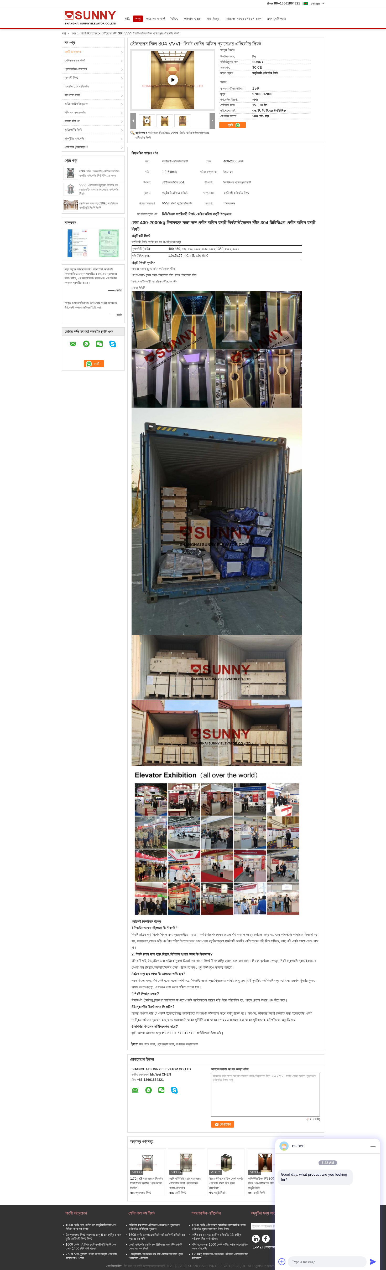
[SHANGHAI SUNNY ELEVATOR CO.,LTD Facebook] (266, 1240)
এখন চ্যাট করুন (276, 18)
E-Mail (258, 1247)
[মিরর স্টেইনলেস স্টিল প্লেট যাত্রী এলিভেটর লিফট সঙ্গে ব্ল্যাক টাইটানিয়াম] (225, 1163)
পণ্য (137, 19)
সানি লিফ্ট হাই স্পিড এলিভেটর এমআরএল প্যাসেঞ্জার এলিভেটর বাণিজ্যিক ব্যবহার (154, 1227)
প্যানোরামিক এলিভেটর (76, 69)
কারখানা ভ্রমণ (192, 19)
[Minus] (373, 1146)
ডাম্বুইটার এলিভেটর (74, 138)
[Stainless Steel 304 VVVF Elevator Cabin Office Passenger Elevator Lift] (165, 120)
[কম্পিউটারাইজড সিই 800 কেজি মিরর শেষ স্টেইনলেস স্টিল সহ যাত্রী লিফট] (265, 1163)
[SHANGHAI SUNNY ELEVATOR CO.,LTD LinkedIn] (256, 1240)
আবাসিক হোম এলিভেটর (77, 86)
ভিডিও (174, 19)
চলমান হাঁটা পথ (72, 121)
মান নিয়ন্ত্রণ (213, 19)
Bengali (315, 3)
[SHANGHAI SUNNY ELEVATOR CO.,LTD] (133, 121)
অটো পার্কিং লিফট (73, 130)
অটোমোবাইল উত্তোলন (76, 104)
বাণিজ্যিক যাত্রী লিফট (187, 1044)
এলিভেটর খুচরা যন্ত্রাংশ (76, 147)
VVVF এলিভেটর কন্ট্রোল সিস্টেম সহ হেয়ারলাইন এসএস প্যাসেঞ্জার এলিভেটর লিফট (98, 189)
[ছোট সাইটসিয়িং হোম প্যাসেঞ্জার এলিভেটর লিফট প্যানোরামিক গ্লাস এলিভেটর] (186, 1163)
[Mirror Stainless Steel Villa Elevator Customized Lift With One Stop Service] (173, 80)
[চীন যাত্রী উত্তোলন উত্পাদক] (92, 17)
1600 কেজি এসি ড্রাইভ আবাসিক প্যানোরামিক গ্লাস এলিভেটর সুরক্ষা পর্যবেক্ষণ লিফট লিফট (219, 1227)
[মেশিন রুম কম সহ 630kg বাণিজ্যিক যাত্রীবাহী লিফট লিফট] (71, 205)
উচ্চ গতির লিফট (147, 1044)
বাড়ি (127, 19)
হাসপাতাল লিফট (72, 95)
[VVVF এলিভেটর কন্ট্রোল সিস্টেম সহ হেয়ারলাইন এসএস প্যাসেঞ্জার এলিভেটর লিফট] (71, 189)
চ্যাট (231, 125)
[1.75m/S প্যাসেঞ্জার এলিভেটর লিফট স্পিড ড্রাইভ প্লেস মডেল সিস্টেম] (147, 1163)
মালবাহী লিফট (71, 78)
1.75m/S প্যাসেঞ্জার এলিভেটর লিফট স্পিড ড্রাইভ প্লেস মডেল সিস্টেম (146, 1183)
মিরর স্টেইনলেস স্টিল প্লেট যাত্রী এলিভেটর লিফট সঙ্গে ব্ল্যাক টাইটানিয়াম (226, 1183)
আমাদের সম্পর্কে (155, 19)
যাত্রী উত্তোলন (89, 33)
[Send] (373, 1261)
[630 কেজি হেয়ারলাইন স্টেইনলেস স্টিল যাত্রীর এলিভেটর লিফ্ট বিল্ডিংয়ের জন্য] (71, 173)
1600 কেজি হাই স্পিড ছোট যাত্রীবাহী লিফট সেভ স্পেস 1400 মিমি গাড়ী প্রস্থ (91, 1246)
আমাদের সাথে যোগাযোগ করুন (243, 19)
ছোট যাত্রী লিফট (165, 1044)
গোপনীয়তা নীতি (114, 1266)
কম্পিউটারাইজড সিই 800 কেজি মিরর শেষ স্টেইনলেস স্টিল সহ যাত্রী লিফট (264, 1183)
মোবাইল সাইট (261, 1254)
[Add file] (282, 1261)
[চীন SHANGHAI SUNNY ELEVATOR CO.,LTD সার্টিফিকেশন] (77, 243)
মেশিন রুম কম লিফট (75, 60)
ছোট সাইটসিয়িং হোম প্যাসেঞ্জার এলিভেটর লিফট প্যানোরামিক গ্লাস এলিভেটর (185, 1183)
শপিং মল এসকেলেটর (75, 112)
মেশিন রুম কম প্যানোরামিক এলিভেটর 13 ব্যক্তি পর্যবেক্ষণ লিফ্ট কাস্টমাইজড (216, 1237)
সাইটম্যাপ (271, 1247)
